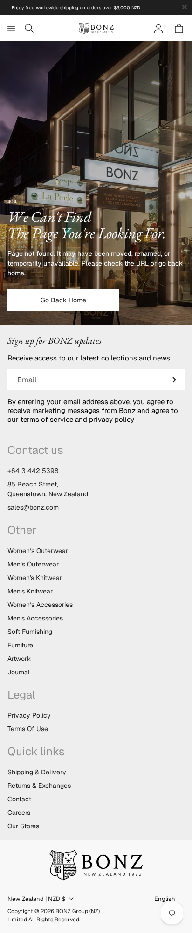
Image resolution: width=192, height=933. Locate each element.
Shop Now (96, 505)
